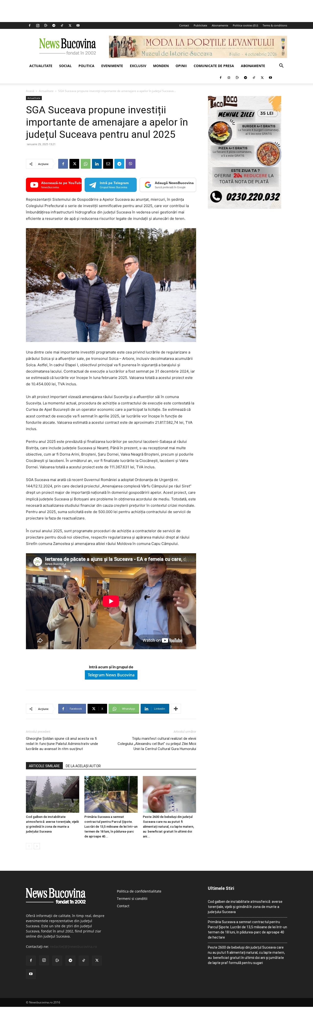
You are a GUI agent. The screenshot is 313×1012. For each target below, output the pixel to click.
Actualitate (40, 65)
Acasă (30, 91)
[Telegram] (53, 25)
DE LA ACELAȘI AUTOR (83, 766)
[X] (70, 25)
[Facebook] (29, 25)
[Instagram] (37, 25)
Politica (86, 65)
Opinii (181, 65)
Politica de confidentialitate (139, 891)
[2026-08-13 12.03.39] (244, 207)
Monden (161, 65)
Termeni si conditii (132, 898)
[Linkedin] (97, 164)
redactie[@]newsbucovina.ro (73, 946)
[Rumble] (45, 25)
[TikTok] (62, 25)
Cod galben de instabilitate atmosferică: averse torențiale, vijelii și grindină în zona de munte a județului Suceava (245, 907)
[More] (176, 709)
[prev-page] (29, 846)
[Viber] (130, 164)
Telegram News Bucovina (111, 675)
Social (65, 65)
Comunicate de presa (214, 65)
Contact (184, 25)
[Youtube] (78, 25)
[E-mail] (108, 164)
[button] (281, 66)
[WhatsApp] (85, 164)
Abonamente (220, 25)
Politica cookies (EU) (245, 25)
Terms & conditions (275, 25)
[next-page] (37, 846)
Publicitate (200, 25)
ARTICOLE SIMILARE (44, 766)
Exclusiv (138, 65)
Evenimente (112, 65)
